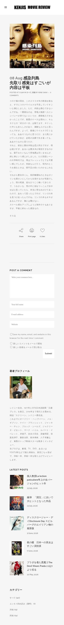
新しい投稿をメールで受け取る (27, 347)
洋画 (12, 609)
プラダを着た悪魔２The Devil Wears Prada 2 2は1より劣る (40, 566)
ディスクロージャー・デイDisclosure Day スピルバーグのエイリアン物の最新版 (40, 523)
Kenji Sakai (42, 92)
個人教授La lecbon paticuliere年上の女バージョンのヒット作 (39, 479)
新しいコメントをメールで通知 (27, 343)
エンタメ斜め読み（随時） (21, 603)
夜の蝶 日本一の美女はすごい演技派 (40, 544)
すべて (28, 92)
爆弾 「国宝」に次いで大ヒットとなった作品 (40, 499)
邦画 (33, 92)
